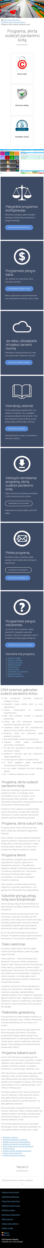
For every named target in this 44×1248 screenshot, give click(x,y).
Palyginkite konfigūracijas (19, 227)
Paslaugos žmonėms (15, 674)
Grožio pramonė (13, 667)
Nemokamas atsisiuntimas (18, 503)
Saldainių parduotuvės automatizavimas (16, 1142)
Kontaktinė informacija (17, 578)
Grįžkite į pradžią (7, 1228)
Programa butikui (9, 1149)
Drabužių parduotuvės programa (14, 1155)
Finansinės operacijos (15, 662)
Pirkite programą (7, 1219)
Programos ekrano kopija (10, 1192)
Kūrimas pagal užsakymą (10, 1224)
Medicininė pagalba (14, 665)
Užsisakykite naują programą (20, 645)
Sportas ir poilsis (13, 669)
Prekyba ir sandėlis (14, 658)
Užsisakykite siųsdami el (18, 570)
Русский (6, 1235)
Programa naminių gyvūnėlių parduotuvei (17, 1151)
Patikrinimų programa (10, 1137)
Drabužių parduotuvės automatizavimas (16, 1144)
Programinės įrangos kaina (19, 289)
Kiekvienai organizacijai (15, 676)
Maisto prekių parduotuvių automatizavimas (18, 1146)
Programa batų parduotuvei (12, 1153)
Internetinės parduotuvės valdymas (15, 1140)
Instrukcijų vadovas (16, 429)
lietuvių (6, 1233)
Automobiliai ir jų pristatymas (18, 671)
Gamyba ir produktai (15, 660)
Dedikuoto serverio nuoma (18, 362)
